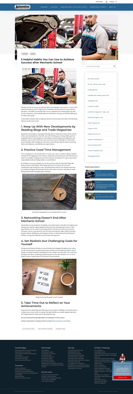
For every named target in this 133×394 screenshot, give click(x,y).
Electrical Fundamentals (100, 366)
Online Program (93, 123)
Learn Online (99, 1)
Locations (54, 7)
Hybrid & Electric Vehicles (100, 381)
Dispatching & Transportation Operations (52, 363)
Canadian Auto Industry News (97, 95)
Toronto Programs (94, 150)
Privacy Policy (41, 391)
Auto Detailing (18, 355)
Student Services (93, 134)
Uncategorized (92, 156)
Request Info (122, 377)
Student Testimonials (94, 139)
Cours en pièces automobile (48, 379)
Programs (44, 7)
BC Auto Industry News (95, 84)
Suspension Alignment (100, 383)
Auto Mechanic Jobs (46, 355)
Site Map (34, 391)
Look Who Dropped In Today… (97, 112)
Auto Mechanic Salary (46, 358)
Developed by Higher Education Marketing (108, 391)
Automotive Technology (21, 358)
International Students (98, 7)
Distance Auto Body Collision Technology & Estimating (105, 356)
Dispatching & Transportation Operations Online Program (105, 362)
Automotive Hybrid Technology (76, 355)
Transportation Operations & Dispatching (25, 353)
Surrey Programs (93, 145)
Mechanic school (60, 328)
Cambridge (91, 90)
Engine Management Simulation (102, 368)
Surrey (33, 53)
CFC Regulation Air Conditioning (76, 363)
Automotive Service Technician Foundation (26, 350)
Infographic (91, 101)
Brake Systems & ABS (99, 352)
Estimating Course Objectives (101, 375)
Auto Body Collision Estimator (75, 350)
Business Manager (19, 376)
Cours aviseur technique (47, 381)
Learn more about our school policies (74, 7)
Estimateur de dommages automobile (51, 378)
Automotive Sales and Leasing (22, 378)
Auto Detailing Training (74, 352)
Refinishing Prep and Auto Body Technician (79, 366)
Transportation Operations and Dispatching (26, 373)
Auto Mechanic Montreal (47, 357)
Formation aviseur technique (48, 376)
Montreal (98, 171)
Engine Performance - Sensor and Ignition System (104, 372)
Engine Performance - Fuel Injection (103, 370)
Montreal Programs (94, 117)
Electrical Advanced (99, 365)
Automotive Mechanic (20, 368)
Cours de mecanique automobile (49, 374)
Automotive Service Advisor (22, 357)
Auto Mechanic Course (28, 328)
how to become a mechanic (61, 321)
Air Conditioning (98, 350)
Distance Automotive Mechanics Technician (105, 360)
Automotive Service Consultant (76, 357)
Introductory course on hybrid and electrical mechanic (52, 365)
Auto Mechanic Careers (47, 352)
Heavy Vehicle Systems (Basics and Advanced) (103, 377)
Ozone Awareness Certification (23, 360)
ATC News (24, 53)
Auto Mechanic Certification (48, 353)
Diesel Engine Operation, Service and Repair (105, 353)
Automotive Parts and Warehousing (24, 371)
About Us (112, 7)
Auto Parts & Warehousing (74, 353)
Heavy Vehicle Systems (100, 379)
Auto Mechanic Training (47, 360)
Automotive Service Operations (23, 352)
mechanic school (70, 250)
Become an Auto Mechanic (48, 361)
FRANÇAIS (112, 1)
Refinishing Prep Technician (75, 368)
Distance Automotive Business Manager (104, 358)
